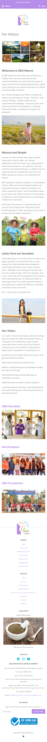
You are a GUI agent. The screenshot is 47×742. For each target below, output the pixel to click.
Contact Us (23, 548)
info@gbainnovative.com (18, 695)
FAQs (23, 544)
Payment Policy (23, 566)
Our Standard (23, 585)
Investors (23, 600)
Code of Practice (23, 589)
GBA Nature (30, 733)
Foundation (23, 596)
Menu (7, 6)
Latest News (23, 611)
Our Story (23, 582)
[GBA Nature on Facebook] (18, 659)
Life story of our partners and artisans (23, 593)
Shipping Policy (24, 562)
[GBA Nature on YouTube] (28, 659)
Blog (23, 578)
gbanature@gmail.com (34, 695)
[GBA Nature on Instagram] (23, 659)
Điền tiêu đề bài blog (23, 615)
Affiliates (24, 604)
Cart (43, 6)
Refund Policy (23, 559)
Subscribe (38, 711)
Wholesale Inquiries (23, 551)
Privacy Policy (23, 555)
